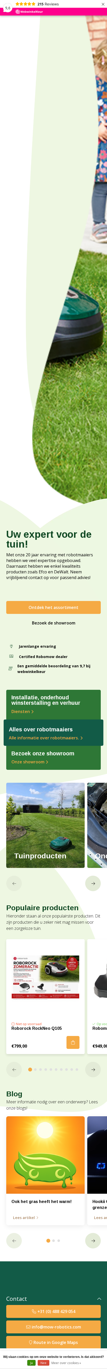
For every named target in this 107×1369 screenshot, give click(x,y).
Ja (31, 1363)
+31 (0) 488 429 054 (56, 1311)
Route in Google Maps (56, 1342)
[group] (45, 825)
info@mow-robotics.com (56, 1327)
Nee (43, 1363)
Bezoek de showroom (53, 623)
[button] (14, 883)
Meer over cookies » (66, 1363)
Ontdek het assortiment (53, 607)
